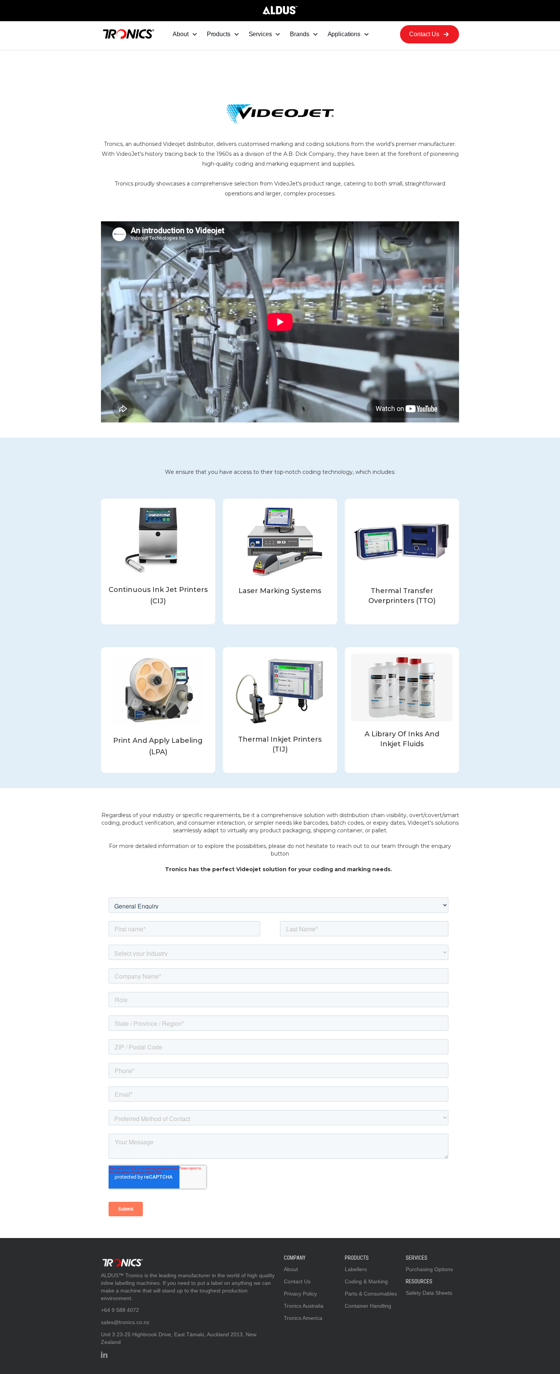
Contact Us (297, 1281)
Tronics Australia (303, 1306)
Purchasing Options (429, 1269)
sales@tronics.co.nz (125, 1322)
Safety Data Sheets (429, 1293)
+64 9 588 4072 (120, 1310)
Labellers (356, 1269)
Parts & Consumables (371, 1294)
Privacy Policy (300, 1294)
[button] (185, 34)
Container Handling (368, 1306)
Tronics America (303, 1318)
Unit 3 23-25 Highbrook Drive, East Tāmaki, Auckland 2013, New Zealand (178, 1338)
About (291, 1269)
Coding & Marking (366, 1281)
